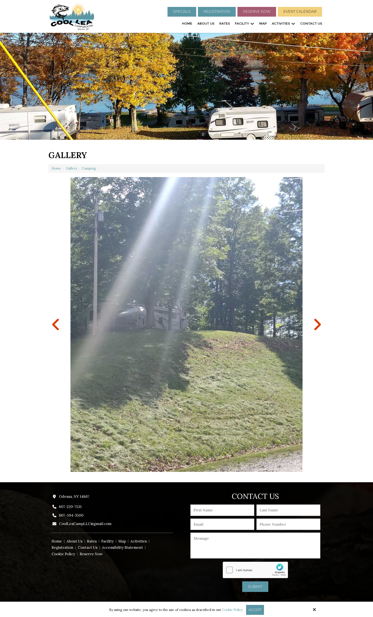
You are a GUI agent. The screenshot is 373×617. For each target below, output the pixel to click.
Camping (89, 168)
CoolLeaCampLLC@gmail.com (85, 523)
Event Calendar (299, 12)
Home (56, 168)
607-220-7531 (70, 506)
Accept (255, 610)
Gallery (71, 168)
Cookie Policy (232, 610)
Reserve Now (256, 12)
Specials (182, 12)
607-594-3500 (71, 515)
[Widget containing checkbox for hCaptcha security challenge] (255, 570)
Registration (217, 12)
